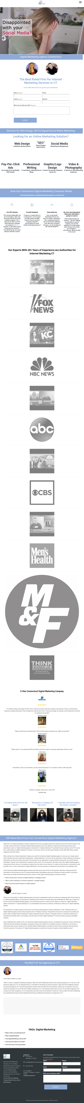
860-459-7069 (29, 1066)
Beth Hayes (42, 770)
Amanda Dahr (42, 792)
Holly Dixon (42, 752)
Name (18, 93)
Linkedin (37, 1072)
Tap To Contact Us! (40, 243)
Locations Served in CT (29, 1075)
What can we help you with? (25, 105)
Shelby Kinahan (42, 734)
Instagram (31, 1072)
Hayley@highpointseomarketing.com (35, 1062)
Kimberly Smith (42, 715)
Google (25, 1074)
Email (18, 99)
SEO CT (16, 225)
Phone (44, 93)
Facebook (25, 1072)
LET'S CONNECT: (27, 1071)
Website (44, 99)
